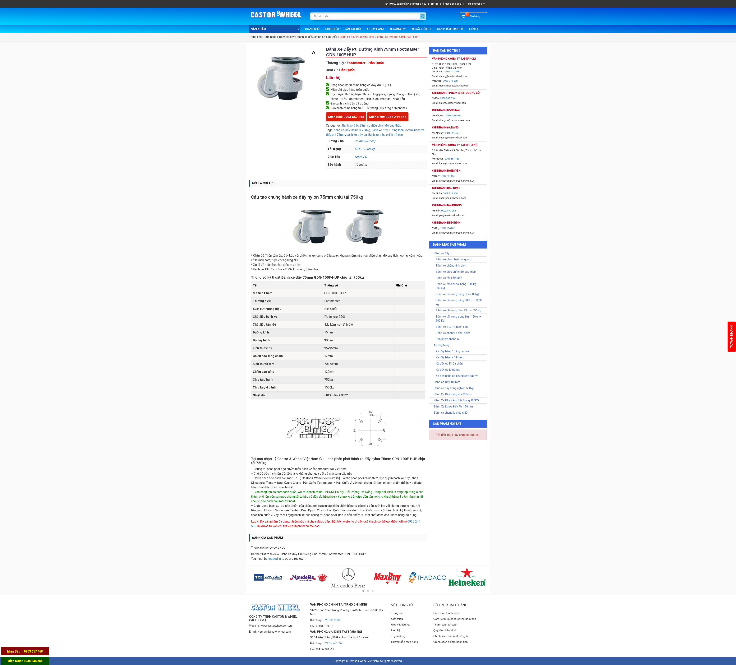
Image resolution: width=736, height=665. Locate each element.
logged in (274, 558)
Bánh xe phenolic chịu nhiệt (453, 333)
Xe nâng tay (397, 28)
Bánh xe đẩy (352, 28)
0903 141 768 (451, 71)
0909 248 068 (447, 98)
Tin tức (434, 3)
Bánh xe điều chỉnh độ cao (385, 135)
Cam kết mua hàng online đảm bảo (454, 618)
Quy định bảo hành (445, 630)
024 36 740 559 (333, 643)
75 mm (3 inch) (365, 141)
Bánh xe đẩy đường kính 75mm (392, 130)
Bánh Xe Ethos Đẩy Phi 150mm (453, 406)
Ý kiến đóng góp (452, 3)
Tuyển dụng (398, 636)
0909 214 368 (450, 193)
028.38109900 (332, 620)
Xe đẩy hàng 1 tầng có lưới (452, 351)
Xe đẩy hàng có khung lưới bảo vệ (457, 376)
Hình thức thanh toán (446, 613)
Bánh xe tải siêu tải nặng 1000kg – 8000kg (457, 286)
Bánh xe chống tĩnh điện (451, 265)
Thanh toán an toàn (445, 624)
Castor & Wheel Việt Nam (364, 661)
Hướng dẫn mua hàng (404, 641)
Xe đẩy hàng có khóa (449, 357)
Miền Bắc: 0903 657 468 (346, 117)
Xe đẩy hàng (375, 28)
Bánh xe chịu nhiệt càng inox (454, 259)
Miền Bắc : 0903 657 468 (25, 651)
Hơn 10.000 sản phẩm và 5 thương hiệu (405, 3)
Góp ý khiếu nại (400, 624)
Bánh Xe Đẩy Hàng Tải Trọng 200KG (456, 400)
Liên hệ (474, 28)
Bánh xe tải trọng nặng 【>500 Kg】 (458, 294)
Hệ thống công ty (475, 3)
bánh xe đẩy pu (357, 135)
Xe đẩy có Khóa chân (449, 363)
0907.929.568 (453, 115)
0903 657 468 (452, 158)
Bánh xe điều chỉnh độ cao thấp (317, 37)
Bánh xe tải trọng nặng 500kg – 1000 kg (459, 302)
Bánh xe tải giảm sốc (449, 278)
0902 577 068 (448, 210)
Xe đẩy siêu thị (421, 28)
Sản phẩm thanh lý (450, 28)
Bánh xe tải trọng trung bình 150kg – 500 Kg (458, 318)
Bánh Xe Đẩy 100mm (447, 382)
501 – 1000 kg (365, 149)
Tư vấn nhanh (731, 336)
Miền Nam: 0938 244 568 (387, 117)
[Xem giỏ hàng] (464, 16)
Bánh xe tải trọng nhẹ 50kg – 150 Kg (458, 310)
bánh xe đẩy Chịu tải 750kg (352, 130)
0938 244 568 (450, 80)
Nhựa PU (361, 157)
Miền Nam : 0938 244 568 (25, 661)
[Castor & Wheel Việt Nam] (276, 16)
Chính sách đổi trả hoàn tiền (450, 641)
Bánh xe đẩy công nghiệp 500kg (454, 388)
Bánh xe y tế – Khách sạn (452, 326)
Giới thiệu (332, 28)
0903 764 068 (448, 175)
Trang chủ (312, 28)
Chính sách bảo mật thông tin (451, 636)
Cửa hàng (270, 37)
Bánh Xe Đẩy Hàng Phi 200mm (453, 394)
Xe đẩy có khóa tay (448, 369)
